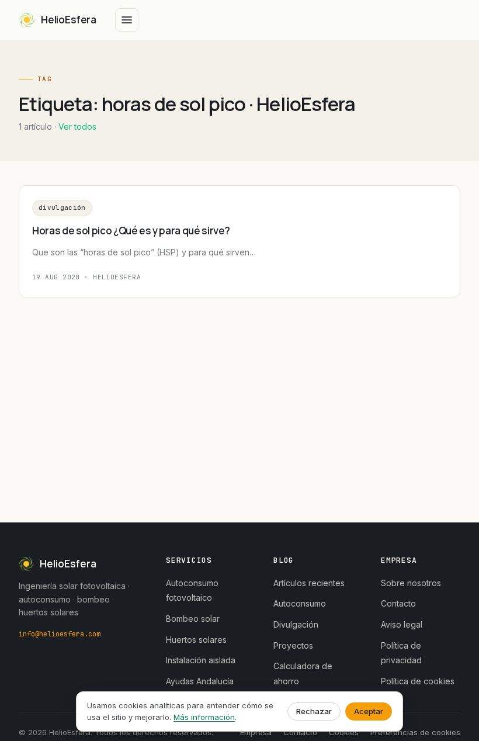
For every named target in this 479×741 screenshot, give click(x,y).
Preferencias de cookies (415, 732)
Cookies (344, 732)
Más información (204, 717)
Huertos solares (196, 640)
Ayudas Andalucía (200, 681)
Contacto (398, 603)
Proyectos (293, 645)
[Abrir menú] (126, 20)
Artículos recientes (309, 583)
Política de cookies (417, 681)
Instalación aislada (200, 660)
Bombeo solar (193, 619)
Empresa (256, 732)
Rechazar (314, 711)
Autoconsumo (299, 603)
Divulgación (62, 207)
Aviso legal (401, 624)
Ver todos (77, 126)
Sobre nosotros (411, 583)
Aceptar (368, 711)
